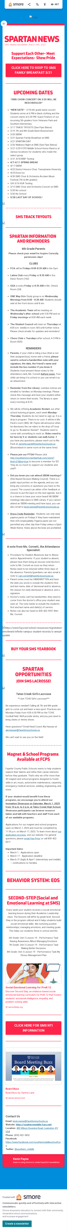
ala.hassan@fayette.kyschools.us (23, 730)
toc (4, 23)
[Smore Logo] (16, 4)
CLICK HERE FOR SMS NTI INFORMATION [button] (33, 1028)
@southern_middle (24, 1149)
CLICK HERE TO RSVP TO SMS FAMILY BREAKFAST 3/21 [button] (33, 70)
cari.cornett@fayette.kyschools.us (35, 576)
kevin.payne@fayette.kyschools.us (41, 507)
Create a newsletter (17, 1223)
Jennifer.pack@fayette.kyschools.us (37, 444)
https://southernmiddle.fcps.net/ (34, 1124)
